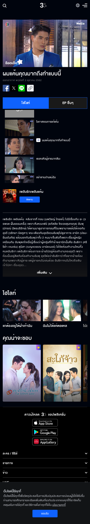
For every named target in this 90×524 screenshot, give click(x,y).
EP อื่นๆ (68, 103)
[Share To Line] (21, 88)
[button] (24, 43)
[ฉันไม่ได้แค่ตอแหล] (62, 310)
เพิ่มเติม (42, 273)
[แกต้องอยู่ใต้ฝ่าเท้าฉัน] (22, 310)
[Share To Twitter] (13, 88)
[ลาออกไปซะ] (22, 373)
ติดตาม (29, 199)
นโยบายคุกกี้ (59, 505)
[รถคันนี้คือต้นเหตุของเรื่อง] (62, 373)
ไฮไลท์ (26, 103)
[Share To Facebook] (6, 88)
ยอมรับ (45, 513)
